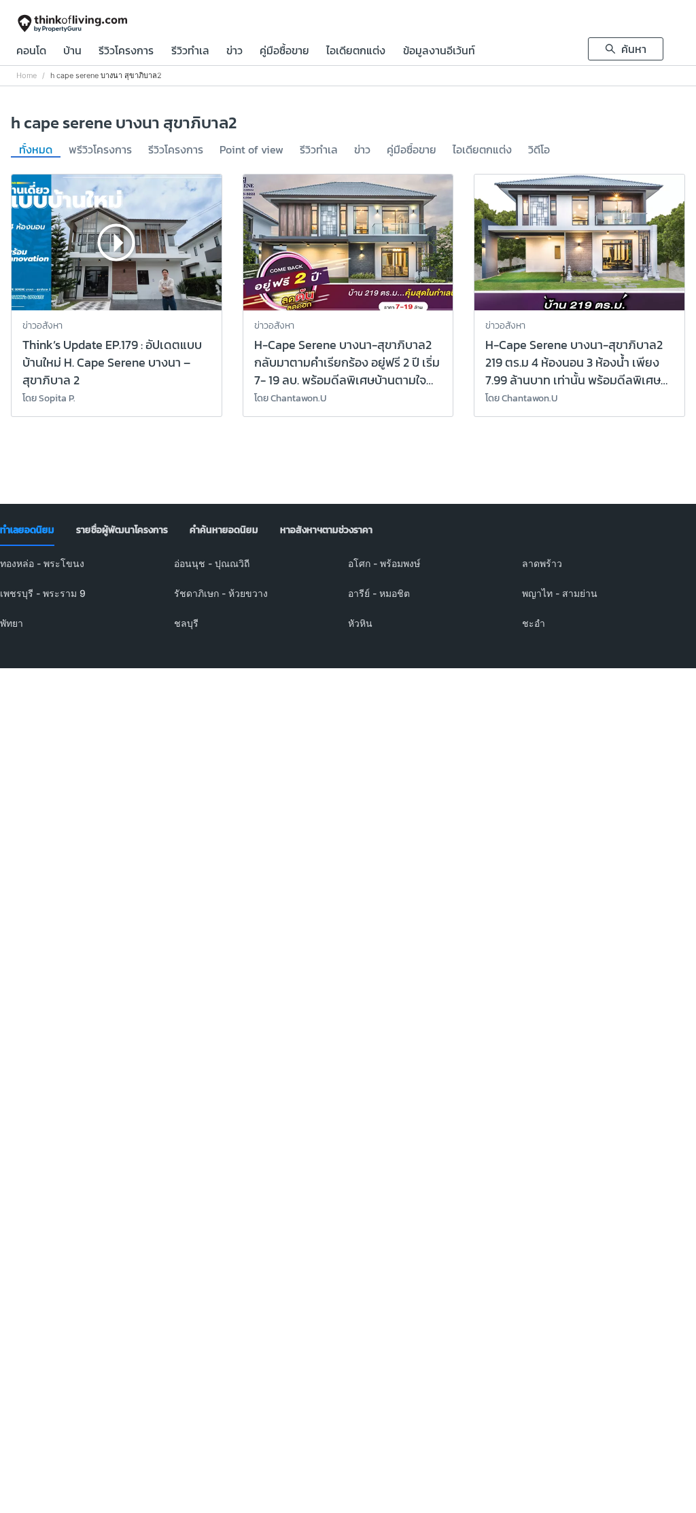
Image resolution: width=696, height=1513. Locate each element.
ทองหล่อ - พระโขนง (42, 563)
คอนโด (31, 51)
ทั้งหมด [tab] (35, 150)
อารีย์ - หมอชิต (379, 593)
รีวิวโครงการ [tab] (175, 150)
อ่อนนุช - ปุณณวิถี (211, 563)
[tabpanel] (348, 601)
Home (26, 75)
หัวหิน (360, 623)
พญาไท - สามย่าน (559, 593)
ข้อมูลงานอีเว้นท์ (439, 51)
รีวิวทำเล (190, 51)
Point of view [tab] (251, 150)
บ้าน (72, 51)
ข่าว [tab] (362, 150)
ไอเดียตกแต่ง (355, 51)
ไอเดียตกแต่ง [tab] (482, 150)
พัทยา (11, 623)
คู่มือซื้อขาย (284, 51)
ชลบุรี (186, 623)
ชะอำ (533, 623)
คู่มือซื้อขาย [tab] (411, 150)
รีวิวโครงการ (126, 51)
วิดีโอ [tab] (539, 150)
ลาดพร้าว (542, 563)
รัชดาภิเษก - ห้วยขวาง (221, 593)
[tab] (27, 530)
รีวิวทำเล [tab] (319, 150)
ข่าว (234, 51)
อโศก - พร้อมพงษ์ (384, 563)
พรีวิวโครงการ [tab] (100, 150)
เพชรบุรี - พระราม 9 (43, 593)
